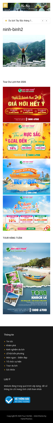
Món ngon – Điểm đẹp (16, 357)
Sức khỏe (10, 369)
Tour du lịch (12, 365)
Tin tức (9, 341)
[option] (28, 20)
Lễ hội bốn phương (15, 353)
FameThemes (26, 418)
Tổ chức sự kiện (13, 361)
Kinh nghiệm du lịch (15, 349)
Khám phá (11, 345)
